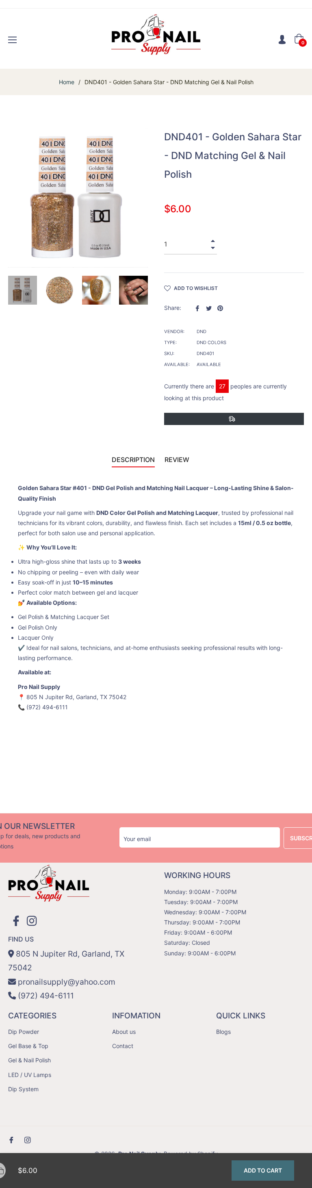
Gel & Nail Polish (29, 1060)
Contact (122, 1045)
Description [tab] (133, 460)
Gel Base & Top (28, 1045)
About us (124, 1031)
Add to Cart (263, 1170)
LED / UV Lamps (29, 1074)
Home (66, 81)
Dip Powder (23, 1031)
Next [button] (142, 290)
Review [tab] (178, 460)
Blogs (223, 1031)
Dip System (23, 1089)
